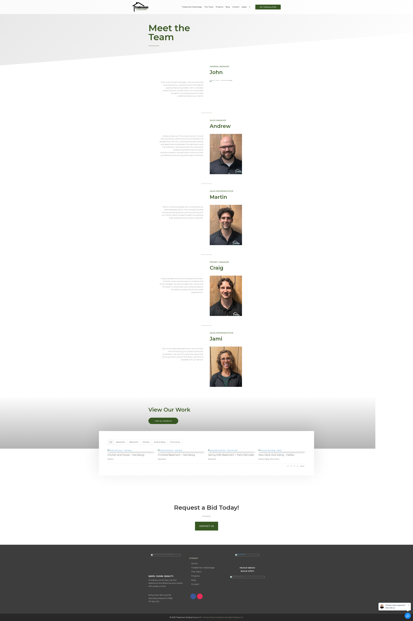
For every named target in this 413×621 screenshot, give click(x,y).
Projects (219, 7)
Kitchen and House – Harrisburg (126, 454)
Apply (244, 7)
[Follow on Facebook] (193, 596)
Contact (235, 7)
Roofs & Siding (159, 442)
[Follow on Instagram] (200, 596)
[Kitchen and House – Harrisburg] (131, 450)
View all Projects (163, 421)
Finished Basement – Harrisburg (176, 454)
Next (302, 466)
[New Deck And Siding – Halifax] (282, 450)
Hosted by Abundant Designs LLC (229, 617)
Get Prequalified (268, 7)
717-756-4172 (153, 601)
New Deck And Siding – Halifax (276, 454)
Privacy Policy (208, 617)
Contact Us (206, 526)
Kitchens (146, 442)
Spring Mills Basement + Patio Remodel (231, 454)
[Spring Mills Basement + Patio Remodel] (231, 450)
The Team (208, 7)
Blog (228, 7)
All (111, 442)
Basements (120, 442)
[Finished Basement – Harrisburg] (181, 450)
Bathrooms (133, 442)
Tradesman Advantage (191, 7)
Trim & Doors (175, 442)
